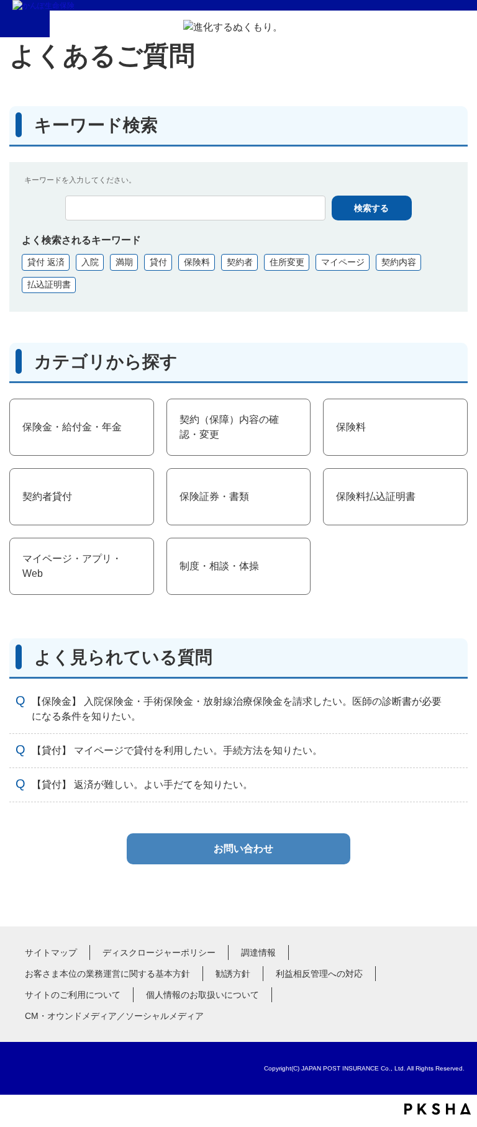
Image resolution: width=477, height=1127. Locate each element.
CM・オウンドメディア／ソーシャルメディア (114, 1016)
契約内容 (398, 262)
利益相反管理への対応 (319, 974)
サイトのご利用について (72, 995)
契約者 (240, 262)
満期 (124, 262)
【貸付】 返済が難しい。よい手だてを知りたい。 (142, 784)
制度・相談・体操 (219, 566)
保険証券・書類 (214, 496)
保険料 (197, 262)
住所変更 (287, 262)
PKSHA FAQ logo (437, 1109)
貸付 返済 (46, 262)
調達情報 (258, 952)
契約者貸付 (47, 496)
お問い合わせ (243, 848)
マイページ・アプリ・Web (72, 566)
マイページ (343, 262)
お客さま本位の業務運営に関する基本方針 (107, 974)
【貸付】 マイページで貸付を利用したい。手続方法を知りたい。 (177, 750)
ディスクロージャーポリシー (159, 952)
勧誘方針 (233, 974)
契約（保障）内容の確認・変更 (229, 427)
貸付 (158, 262)
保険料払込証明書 (376, 496)
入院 (90, 262)
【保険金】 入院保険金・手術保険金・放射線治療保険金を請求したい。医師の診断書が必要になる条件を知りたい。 (237, 709)
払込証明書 (49, 284)
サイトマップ (51, 952)
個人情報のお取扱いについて (202, 995)
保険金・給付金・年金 (72, 427)
